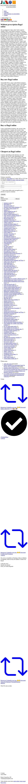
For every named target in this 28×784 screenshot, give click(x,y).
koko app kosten (20, 180)
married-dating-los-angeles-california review (14, 278)
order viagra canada (8, 357)
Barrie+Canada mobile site (10, 214)
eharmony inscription (9, 233)
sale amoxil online (8, 205)
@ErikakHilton (4, 437)
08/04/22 (3, 683)
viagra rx (6, 336)
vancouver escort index (9, 346)
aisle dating (6, 204)
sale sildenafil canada (9, 236)
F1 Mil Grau (4, 554)
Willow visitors (7, 351)
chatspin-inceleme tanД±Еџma (11, 225)
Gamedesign (7, 243)
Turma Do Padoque (5, 682)
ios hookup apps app (9, 254)
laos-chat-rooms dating (9, 266)
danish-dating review (9, 229)
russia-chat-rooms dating (10, 320)
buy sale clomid (7, 297)
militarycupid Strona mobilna (11, 299)
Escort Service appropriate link (11, 238)
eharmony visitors (8, 235)
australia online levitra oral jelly (11, 368)
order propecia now (8, 273)
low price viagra (8, 246)
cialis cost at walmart (9, 217)
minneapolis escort (8, 302)
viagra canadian (7, 348)
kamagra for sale (8, 353)
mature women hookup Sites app (12, 287)
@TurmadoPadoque (15, 682)
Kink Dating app (8, 263)
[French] (3, 20)
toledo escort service (9, 339)
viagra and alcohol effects (10, 271)
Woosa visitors (7, 355)
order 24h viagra (8, 364)
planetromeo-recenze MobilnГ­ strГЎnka (13, 312)
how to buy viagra (8, 341)
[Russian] (9, 20)
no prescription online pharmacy (12, 288)
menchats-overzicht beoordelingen (12, 292)
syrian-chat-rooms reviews (10, 334)
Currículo (6, 12)
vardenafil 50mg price (9, 219)
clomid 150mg (7, 247)
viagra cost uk (7, 315)
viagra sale (6, 309)
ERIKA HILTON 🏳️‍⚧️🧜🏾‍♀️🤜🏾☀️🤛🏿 (9, 409)
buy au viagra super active (10, 326)
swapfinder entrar (8, 332)
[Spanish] (11, 20)
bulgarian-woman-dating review (11, 221)
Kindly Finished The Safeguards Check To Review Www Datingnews (14, 366)
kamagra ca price (8, 203)
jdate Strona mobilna (9, 259)
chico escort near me (9, 226)
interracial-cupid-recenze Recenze (12, 253)
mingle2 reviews (8, 301)
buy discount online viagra (10, 344)
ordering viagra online (9, 333)
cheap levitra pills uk (9, 340)
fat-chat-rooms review (9, 240)
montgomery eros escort (9, 305)
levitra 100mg (7, 232)
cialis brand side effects (9, 274)
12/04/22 (3, 438)
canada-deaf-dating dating (10, 224)
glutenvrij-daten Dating (9, 249)
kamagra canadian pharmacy (11, 330)
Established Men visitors (10, 239)
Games (5, 245)
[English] (1, 20)
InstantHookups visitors (9, 252)
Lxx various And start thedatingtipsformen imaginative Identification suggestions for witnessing (14, 375)
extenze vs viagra (11, 180)
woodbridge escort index (10, 354)
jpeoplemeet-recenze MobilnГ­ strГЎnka (13, 260)
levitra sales (6, 277)
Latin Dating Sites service (10, 267)
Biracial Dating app (8, 218)
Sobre (5, 11)
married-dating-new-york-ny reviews (13, 280)
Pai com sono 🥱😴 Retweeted (18, 407)
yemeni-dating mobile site (10, 358)
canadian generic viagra (9, 228)
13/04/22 (3, 555)
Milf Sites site (7, 298)
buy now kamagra (8, 269)
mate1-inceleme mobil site (10, 285)
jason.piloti (9, 178)
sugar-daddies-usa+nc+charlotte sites (13, 329)
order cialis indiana (8, 264)
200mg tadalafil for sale (9, 211)
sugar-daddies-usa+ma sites (10, 327)
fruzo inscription (8, 242)
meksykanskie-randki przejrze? (11, 290)
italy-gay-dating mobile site (10, 257)
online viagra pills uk (9, 262)
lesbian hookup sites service (10, 270)
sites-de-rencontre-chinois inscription (13, 322)
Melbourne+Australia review (11, 291)
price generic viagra (8, 250)
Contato (6, 15)
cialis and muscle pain (9, 284)
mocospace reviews (8, 304)
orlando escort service (9, 311)
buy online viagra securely (10, 208)
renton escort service (9, 318)
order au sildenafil (8, 212)
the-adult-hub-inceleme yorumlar (12, 337)
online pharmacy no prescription (12, 13)
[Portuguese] (7, 20)
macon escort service (9, 276)
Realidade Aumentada (9, 313)
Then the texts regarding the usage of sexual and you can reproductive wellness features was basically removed (15, 371)
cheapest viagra (7, 306)
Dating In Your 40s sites (9, 231)
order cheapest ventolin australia (11, 215)
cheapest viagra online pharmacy (12, 207)
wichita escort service (9, 350)
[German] (5, 20)
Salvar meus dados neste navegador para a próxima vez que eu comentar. (12, 191)
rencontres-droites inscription (11, 316)
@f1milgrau (10, 554)
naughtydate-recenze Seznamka (11, 308)
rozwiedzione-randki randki (10, 319)
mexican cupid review (9, 295)
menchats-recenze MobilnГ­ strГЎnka (13, 294)
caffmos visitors (7, 222)
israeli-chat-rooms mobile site (11, 256)
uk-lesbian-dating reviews (10, 343)
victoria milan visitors (9, 347)
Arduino (6, 210)
